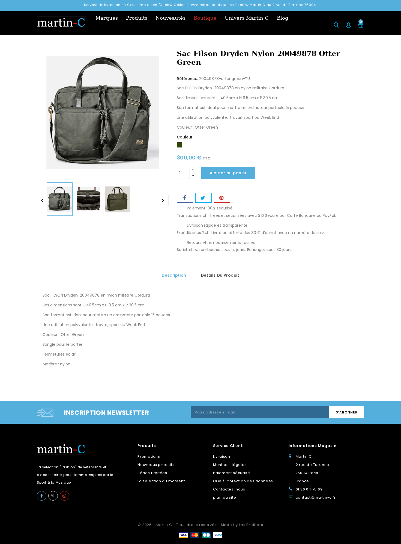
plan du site (224, 497)
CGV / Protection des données (243, 481)
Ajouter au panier (228, 173)
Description (174, 275)
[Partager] (185, 197)
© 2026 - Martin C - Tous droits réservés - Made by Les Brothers (200, 524)
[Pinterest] (222, 197)
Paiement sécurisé (231, 472)
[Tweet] (203, 197)
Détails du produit (220, 275)
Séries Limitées (152, 472)
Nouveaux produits (156, 464)
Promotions (148, 456)
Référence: (187, 78)
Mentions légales (230, 464)
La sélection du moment (161, 481)
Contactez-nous (229, 489)
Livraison (221, 456)
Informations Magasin (313, 445)
